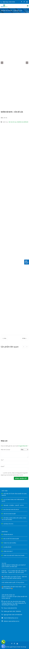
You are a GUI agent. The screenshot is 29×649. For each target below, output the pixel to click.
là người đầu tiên (23, 446)
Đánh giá (17, 450)
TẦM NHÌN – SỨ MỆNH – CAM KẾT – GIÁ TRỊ (13, 505)
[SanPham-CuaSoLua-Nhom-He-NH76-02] (14, 32)
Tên (2, 460)
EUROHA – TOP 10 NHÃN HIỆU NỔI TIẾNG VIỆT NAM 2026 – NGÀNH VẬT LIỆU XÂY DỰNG (14, 571)
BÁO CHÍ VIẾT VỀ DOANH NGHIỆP (11, 538)
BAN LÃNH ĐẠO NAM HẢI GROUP (11, 509)
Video (19, 133)
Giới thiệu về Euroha (8, 523)
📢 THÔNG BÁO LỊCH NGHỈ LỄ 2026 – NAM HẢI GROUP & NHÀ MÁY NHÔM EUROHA (14, 577)
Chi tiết (9, 375)
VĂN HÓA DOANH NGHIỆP (9, 513)
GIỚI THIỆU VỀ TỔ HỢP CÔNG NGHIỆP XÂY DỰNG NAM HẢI (14, 494)
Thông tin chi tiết (7, 127)
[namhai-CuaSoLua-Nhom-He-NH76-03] (14, 93)
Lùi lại (4, 338)
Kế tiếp (24, 338)
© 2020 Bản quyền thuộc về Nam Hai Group (14, 647)
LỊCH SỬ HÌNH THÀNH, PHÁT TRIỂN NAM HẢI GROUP (13, 500)
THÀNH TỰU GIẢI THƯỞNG (9, 543)
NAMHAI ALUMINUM (22, 122)
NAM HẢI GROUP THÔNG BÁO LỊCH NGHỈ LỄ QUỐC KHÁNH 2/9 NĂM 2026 (13, 565)
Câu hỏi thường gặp (8, 133)
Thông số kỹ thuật (8, 130)
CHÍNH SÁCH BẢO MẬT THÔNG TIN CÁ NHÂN (13, 555)
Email (2, 466)
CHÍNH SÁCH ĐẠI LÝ (8, 551)
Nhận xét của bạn (5, 449)
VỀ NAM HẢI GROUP (8, 534)
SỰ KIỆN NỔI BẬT (7, 547)
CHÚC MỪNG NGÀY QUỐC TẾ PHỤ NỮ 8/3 (13, 582)
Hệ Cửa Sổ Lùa (12, 122)
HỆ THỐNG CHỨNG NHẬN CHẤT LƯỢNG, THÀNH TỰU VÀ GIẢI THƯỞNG (14, 518)
